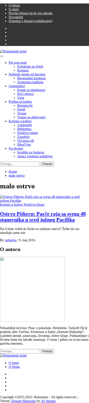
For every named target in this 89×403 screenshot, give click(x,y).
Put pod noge (18, 62)
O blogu (14, 5)
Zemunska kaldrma (30, 82)
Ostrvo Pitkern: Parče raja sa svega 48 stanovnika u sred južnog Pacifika (43, 216)
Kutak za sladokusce (31, 90)
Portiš (21, 109)
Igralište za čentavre (30, 152)
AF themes (48, 401)
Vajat (20, 98)
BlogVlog (24, 144)
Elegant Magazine (23, 401)
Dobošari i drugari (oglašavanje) (30, 21)
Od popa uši (25, 140)
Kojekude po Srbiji (30, 66)
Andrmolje (24, 125)
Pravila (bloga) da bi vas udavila (30, 13)
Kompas (23, 70)
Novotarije (16, 17)
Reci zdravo (25, 94)
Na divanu (16, 148)
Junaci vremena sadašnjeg (34, 156)
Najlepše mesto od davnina (27, 74)
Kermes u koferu (20, 121)
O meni (14, 9)
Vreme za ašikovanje (31, 117)
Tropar (21, 113)
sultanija (11, 240)
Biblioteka (24, 129)
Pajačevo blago (27, 133)
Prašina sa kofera (20, 101)
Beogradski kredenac (31, 78)
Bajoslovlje (25, 105)
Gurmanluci (17, 86)
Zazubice (23, 137)
